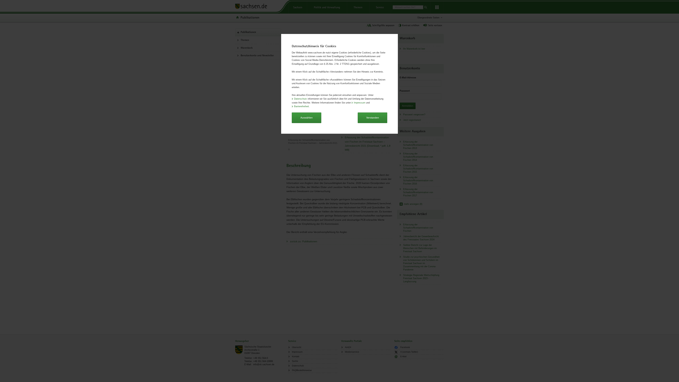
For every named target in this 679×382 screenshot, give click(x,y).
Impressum (359, 102)
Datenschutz (300, 98)
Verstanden (372, 117)
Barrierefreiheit (301, 106)
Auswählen (306, 117)
